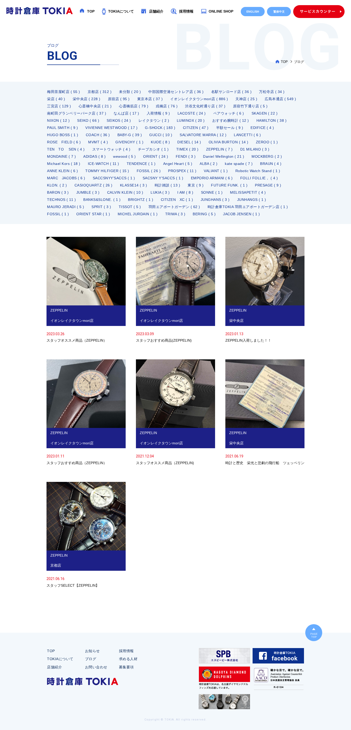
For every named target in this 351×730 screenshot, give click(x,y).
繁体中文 (279, 11)
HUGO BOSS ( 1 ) (62, 135)
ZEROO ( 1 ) (267, 142)
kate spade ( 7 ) (239, 164)
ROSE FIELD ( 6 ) (64, 142)
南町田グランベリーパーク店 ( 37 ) (76, 113)
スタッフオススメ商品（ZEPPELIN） (86, 290)
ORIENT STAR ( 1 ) (93, 214)
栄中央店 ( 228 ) (86, 99)
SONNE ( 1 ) (212, 192)
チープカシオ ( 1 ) (153, 149)
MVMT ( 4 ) (98, 142)
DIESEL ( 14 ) (189, 142)
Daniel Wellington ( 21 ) (223, 156)
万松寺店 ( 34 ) (272, 92)
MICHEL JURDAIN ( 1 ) (138, 214)
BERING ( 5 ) (204, 214)
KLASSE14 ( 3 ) (133, 185)
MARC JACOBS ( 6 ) (66, 178)
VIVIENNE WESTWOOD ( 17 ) (111, 128)
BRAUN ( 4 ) (271, 164)
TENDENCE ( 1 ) (141, 164)
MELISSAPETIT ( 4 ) (248, 192)
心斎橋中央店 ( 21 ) (95, 106)
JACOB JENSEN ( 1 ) (241, 214)
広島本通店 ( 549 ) (280, 99)
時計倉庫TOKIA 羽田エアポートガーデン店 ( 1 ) (248, 207)
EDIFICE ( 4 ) (262, 128)
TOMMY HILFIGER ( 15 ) (107, 171)
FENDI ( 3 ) (186, 156)
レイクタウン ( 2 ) (153, 120)
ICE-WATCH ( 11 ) (103, 164)
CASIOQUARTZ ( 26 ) (94, 185)
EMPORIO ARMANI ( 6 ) (212, 178)
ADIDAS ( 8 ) (94, 156)
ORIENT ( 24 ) (155, 156)
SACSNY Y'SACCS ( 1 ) (163, 178)
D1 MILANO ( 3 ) (255, 149)
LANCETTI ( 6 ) (247, 135)
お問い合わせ (96, 667)
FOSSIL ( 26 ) (149, 171)
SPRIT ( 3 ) (101, 207)
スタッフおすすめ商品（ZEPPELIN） (86, 412)
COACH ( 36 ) (98, 135)
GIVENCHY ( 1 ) (129, 142)
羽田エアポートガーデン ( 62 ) (174, 207)
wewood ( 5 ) (124, 156)
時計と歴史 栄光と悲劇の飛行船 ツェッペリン (264, 412)
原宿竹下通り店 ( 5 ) (250, 106)
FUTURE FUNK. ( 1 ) (229, 185)
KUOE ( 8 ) (160, 142)
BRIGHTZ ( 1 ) (140, 200)
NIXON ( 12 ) (58, 120)
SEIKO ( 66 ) (88, 120)
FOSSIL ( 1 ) (58, 214)
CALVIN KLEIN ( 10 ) (125, 192)
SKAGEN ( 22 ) (265, 113)
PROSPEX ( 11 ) (182, 171)
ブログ (90, 659)
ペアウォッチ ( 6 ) (228, 113)
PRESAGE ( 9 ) (268, 185)
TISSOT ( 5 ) (130, 207)
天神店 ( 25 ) (246, 99)
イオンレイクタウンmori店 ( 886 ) (199, 99)
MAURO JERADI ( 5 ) (65, 207)
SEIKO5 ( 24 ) (119, 120)
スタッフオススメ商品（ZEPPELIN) (175, 412)
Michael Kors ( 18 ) (63, 164)
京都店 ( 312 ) (100, 92)
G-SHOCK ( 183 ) (160, 128)
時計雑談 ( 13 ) (167, 185)
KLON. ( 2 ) (57, 185)
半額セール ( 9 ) (229, 128)
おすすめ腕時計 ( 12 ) (230, 120)
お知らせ (92, 651)
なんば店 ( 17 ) (126, 113)
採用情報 (186, 11)
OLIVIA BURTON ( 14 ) (228, 142)
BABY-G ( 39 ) (129, 135)
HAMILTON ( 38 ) (271, 120)
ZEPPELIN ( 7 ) (219, 149)
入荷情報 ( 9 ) (158, 113)
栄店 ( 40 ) (56, 99)
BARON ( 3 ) (58, 192)
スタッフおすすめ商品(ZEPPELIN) (175, 290)
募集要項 (126, 667)
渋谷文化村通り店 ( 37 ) (205, 106)
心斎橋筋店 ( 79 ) (133, 106)
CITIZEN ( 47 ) (196, 128)
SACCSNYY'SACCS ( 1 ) (114, 178)
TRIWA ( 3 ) (175, 214)
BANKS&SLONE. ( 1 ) (102, 200)
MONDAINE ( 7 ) (61, 156)
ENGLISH (252, 11)
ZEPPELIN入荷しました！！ (264, 290)
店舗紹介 (156, 11)
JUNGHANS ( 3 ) (215, 200)
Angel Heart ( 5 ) (177, 164)
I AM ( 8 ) (185, 192)
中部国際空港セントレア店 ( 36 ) (176, 92)
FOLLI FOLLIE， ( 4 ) (259, 178)
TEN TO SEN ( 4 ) (66, 149)
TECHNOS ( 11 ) (61, 200)
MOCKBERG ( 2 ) (267, 156)
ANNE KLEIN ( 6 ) (62, 171)
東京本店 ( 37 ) (150, 99)
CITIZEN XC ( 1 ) (177, 200)
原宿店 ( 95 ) (119, 99)
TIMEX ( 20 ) (187, 149)
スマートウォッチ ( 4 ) (111, 149)
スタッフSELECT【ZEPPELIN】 (86, 535)
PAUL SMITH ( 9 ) (62, 128)
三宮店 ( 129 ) (59, 106)
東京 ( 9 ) (196, 185)
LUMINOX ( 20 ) (191, 120)
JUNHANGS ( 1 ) (251, 200)
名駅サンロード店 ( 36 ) (231, 92)
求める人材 (128, 659)
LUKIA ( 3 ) (160, 192)
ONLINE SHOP (221, 11)
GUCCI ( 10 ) (160, 135)
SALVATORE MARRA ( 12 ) (203, 135)
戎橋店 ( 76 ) (167, 106)
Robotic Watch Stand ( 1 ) (257, 171)
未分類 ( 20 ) (130, 92)
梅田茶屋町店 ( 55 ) (63, 92)
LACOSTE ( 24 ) (192, 113)
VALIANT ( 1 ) (216, 171)
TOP (91, 11)
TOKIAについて (121, 11)
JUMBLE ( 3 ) (88, 192)
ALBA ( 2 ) (208, 164)
